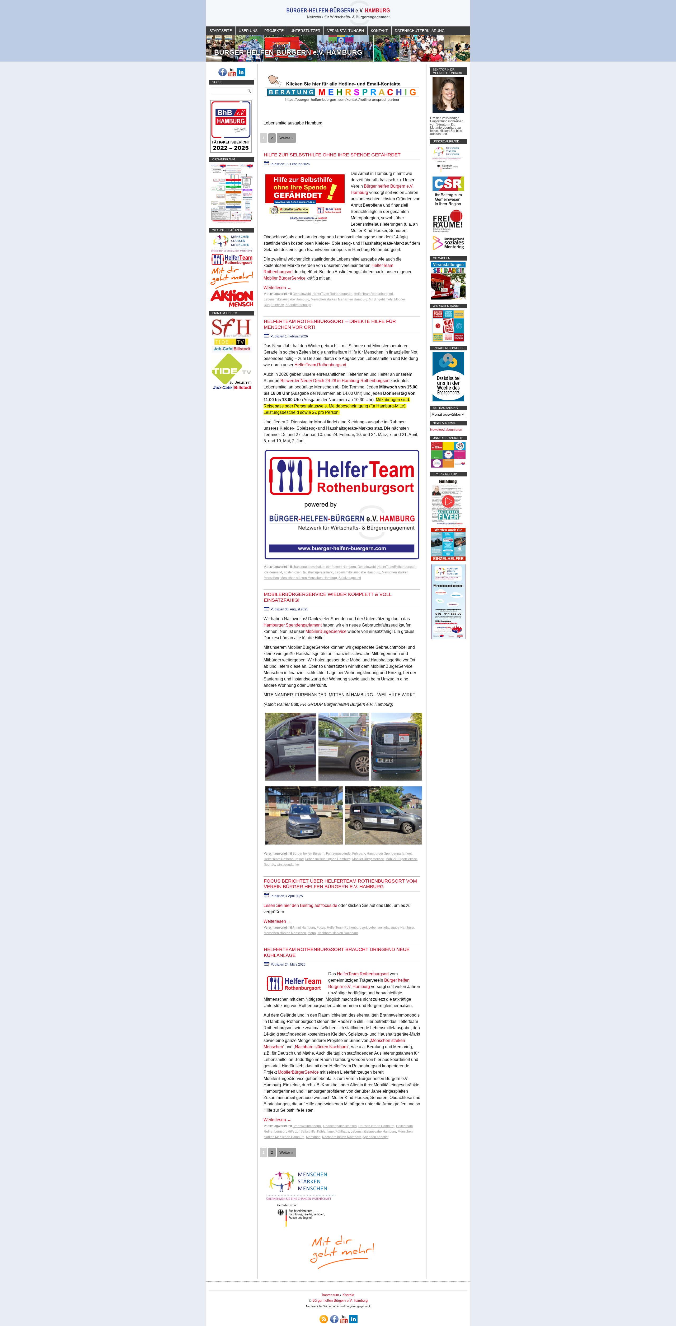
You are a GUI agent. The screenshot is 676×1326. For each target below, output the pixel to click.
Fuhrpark (358, 853)
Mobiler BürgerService (285, 278)
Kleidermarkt (273, 572)
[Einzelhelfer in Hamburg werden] (448, 560)
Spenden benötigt (298, 305)
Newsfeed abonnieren (446, 430)
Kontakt (379, 31)
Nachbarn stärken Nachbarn (337, 933)
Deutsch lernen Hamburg (376, 1126)
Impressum (330, 1295)
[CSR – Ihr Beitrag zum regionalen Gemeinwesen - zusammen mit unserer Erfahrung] (448, 207)
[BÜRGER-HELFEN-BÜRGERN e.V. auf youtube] (232, 72)
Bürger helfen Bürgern (309, 853)
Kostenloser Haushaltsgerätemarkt (308, 572)
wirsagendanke (288, 864)
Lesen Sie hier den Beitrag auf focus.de (300, 905)
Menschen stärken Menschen (285, 933)
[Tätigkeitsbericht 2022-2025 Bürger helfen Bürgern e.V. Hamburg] (231, 152)
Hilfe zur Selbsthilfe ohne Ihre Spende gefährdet (332, 154)
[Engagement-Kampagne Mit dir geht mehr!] (342, 1252)
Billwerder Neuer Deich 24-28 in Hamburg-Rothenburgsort (334, 380)
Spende (269, 864)
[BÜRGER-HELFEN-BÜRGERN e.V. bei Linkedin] (241, 72)
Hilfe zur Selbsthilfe (302, 1131)
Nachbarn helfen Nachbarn (341, 1137)
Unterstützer (305, 31)
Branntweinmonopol (307, 1126)
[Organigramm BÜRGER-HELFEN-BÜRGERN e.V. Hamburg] (231, 222)
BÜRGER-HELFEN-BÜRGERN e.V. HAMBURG (288, 52)
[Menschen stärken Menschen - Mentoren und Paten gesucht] (301, 1227)
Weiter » (286, 138)
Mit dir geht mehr (381, 299)
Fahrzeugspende (338, 853)
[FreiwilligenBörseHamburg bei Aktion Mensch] (231, 306)
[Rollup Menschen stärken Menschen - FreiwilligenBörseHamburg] (448, 638)
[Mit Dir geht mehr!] (231, 288)
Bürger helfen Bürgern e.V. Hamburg (340, 1300)
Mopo (312, 933)
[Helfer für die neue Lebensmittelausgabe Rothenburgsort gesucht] (231, 265)
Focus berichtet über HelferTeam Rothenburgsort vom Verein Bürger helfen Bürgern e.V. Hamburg (340, 883)
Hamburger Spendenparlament (293, 625)
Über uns (248, 31)
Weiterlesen (277, 287)
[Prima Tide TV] (231, 351)
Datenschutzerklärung (420, 31)
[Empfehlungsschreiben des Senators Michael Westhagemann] (448, 112)
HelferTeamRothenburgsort (373, 294)
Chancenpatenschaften (340, 1126)
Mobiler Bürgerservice (368, 859)
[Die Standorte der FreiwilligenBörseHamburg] (448, 467)
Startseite (220, 31)
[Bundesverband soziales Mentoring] (448, 251)
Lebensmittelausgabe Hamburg (286, 299)
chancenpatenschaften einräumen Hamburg (324, 567)
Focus (321, 927)
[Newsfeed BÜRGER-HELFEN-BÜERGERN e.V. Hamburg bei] (324, 1319)
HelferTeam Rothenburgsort (332, 294)
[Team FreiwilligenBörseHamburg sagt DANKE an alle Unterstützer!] (448, 340)
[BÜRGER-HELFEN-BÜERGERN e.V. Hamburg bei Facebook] (222, 72)
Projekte (274, 31)
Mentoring (313, 1137)
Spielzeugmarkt (350, 578)
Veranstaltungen (345, 31)
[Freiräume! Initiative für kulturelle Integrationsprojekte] (448, 232)
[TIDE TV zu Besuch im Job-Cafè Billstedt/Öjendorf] (231, 389)
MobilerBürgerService (326, 631)
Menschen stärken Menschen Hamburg (339, 299)
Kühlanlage (325, 1131)
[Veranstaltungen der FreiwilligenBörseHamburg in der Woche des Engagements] (448, 400)
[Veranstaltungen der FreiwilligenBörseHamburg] (448, 298)
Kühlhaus (342, 1131)
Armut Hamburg (303, 927)
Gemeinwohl (302, 294)
